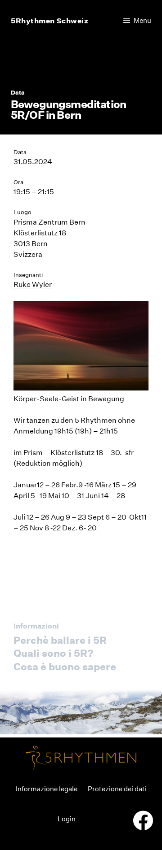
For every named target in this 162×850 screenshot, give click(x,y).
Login (67, 819)
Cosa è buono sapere (65, 666)
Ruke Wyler (33, 284)
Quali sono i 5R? (53, 653)
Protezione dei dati (117, 789)
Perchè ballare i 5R (60, 640)
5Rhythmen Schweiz (50, 20)
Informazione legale (46, 789)
